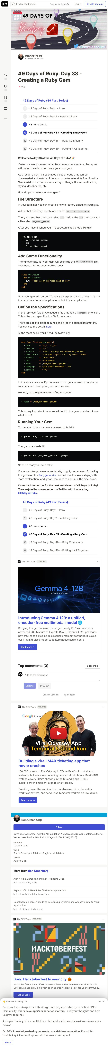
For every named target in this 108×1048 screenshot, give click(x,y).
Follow (59, 827)
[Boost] (5, 108)
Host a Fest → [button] (23, 994)
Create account (95, 4)
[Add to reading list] (5, 98)
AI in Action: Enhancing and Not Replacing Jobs (38, 880)
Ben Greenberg (33, 55)
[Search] (13, 4)
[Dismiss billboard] (104, 1001)
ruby (22, 86)
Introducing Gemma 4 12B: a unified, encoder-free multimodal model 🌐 (51, 620)
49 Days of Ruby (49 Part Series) (45, 100)
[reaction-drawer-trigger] (5, 76)
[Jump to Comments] (5, 87)
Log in (78, 4)
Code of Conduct (50, 694)
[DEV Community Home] (4, 4)
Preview (44, 685)
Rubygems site (47, 475)
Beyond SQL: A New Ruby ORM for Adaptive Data (40, 892)
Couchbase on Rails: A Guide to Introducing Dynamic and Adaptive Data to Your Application (56, 905)
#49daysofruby (27, 493)
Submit (29, 685)
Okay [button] (8, 1042)
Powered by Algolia (58, 4)
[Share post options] (5, 119)
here (48, 326)
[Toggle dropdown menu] (98, 561)
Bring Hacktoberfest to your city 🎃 (43, 979)
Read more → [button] (28, 647)
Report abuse (69, 694)
